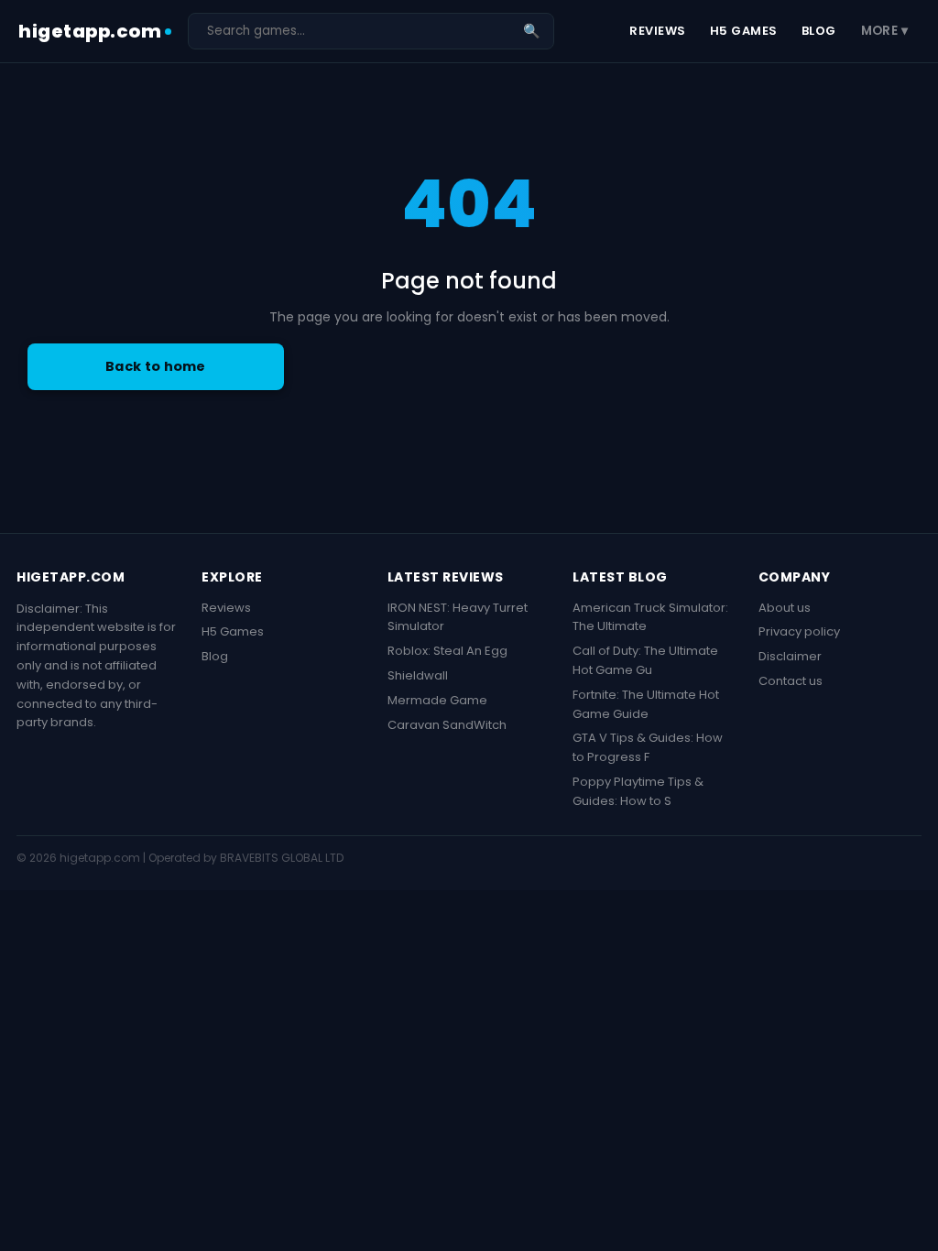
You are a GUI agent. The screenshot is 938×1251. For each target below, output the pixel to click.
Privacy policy (799, 631)
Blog (819, 30)
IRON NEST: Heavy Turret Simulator (457, 617)
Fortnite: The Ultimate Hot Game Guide (646, 704)
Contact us (790, 681)
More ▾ (884, 30)
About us (784, 607)
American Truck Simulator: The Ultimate (650, 617)
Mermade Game (437, 700)
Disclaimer (790, 656)
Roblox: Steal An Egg (447, 650)
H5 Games (744, 30)
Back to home (155, 366)
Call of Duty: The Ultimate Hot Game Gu (645, 660)
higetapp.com (89, 31)
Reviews (657, 30)
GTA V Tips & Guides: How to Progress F (648, 747)
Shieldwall (417, 675)
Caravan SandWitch (447, 725)
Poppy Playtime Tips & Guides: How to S (638, 791)
